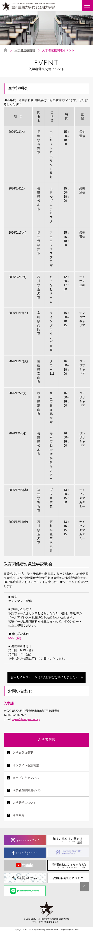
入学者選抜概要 (23, 752)
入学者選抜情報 (24, 50)
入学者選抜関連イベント (29, 790)
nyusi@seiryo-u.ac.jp (26, 719)
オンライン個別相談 (26, 765)
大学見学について (24, 802)
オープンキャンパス (26, 777)
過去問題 (18, 815)
